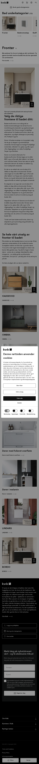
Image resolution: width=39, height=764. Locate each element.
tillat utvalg (19, 392)
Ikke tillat (19, 385)
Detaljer (19, 402)
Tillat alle (19, 398)
